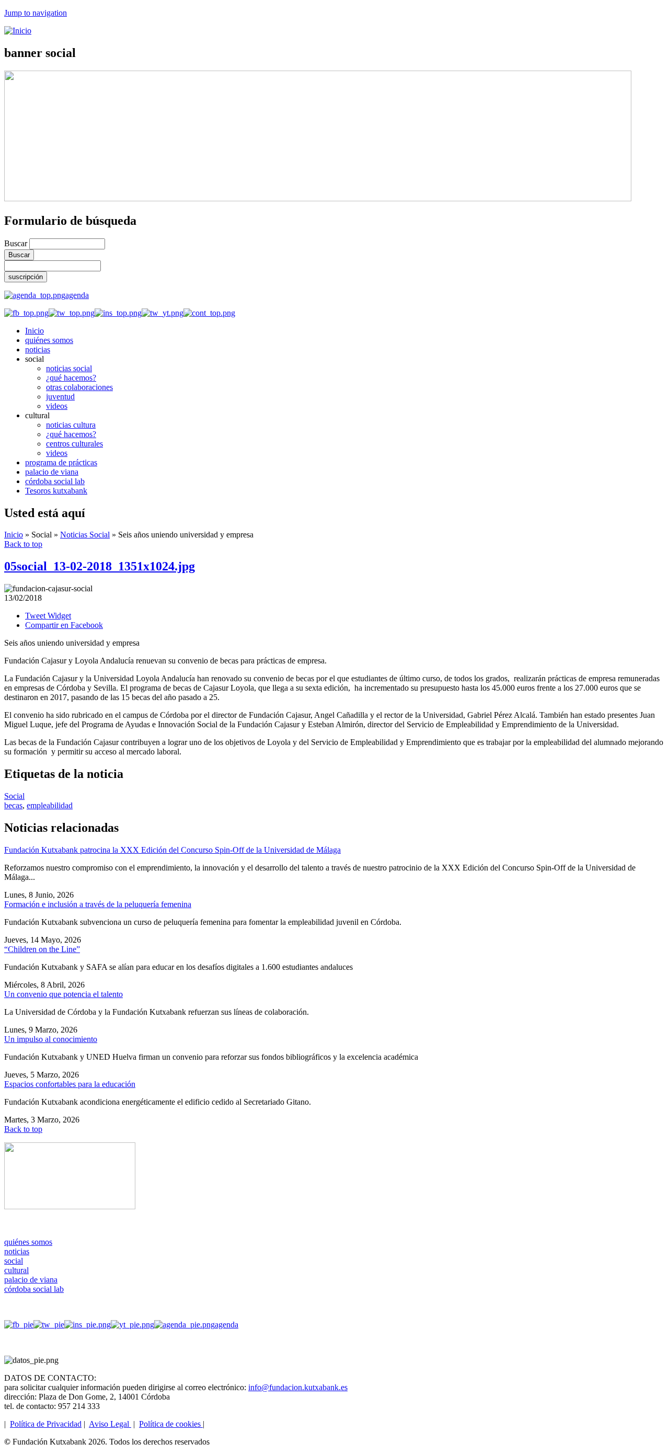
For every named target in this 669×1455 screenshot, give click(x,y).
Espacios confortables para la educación (69, 1084)
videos (56, 406)
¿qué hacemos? (71, 377)
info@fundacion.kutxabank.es (298, 1387)
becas (13, 805)
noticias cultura (71, 424)
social (13, 1260)
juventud (60, 396)
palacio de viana (51, 471)
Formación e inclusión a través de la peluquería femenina (97, 904)
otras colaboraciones (79, 387)
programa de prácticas (61, 462)
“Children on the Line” (42, 949)
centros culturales (74, 443)
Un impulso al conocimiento (50, 1039)
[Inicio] (17, 30)
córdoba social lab (55, 481)
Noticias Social (85, 534)
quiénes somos (49, 340)
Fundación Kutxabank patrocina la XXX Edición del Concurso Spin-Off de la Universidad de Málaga (172, 849)
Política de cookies (171, 1423)
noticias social (69, 368)
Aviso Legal (110, 1423)
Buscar (16, 243)
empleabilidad (50, 805)
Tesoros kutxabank (56, 490)
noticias (37, 349)
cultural (16, 1270)
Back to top (23, 544)
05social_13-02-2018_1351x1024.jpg (99, 566)
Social (14, 796)
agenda (77, 295)
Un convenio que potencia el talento (63, 994)
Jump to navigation (35, 12)
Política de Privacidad (46, 1423)
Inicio (34, 330)
